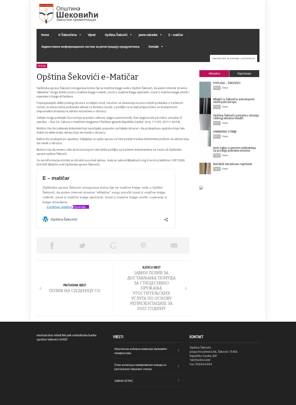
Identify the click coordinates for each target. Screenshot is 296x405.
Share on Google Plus (113, 245)
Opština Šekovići (113, 36)
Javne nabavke (145, 36)
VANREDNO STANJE (225, 131)
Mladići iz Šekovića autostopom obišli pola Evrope (234, 101)
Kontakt (151, 48)
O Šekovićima (65, 36)
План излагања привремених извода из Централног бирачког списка (140, 367)
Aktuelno (214, 73)
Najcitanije (244, 73)
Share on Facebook (52, 245)
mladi (57, 335)
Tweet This (82, 245)
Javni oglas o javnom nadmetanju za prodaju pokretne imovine (234, 149)
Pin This (143, 245)
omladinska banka (84, 335)
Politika (42, 66)
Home (45, 35)
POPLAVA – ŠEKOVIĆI (226, 83)
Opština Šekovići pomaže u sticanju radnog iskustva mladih (236, 117)
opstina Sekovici (47, 339)
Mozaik (66, 335)
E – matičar (176, 35)
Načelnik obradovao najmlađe (232, 164)
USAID (63, 339)
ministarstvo (45, 335)
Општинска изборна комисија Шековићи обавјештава (140, 351)
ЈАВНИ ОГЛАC (123, 381)
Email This (174, 245)
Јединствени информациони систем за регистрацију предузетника (90, 46)
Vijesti (92, 35)
